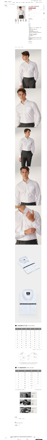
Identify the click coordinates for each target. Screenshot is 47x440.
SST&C (29, 22)
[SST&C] (8, 2)
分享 (29, 43)
